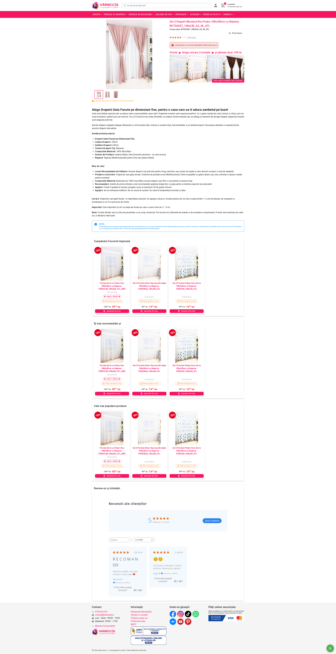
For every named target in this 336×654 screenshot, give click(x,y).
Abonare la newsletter (105, 626)
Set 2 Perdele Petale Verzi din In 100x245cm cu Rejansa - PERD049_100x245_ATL (186, 286)
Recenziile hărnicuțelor (141, 611)
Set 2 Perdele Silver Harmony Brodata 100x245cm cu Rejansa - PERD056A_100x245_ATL (149, 286)
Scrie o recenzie (212, 520)
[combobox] (120, 539)
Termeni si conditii (139, 615)
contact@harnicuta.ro (104, 615)
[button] (97, 14)
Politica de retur (138, 621)
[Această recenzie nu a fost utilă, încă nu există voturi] (140, 590)
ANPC (133, 624)
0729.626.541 (101, 611)
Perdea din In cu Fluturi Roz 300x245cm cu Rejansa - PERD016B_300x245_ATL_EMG (112, 286)
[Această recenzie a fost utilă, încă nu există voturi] (135, 590)
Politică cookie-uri (139, 618)
